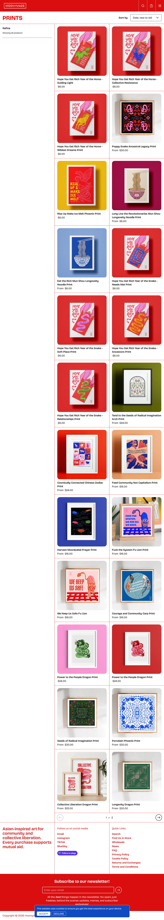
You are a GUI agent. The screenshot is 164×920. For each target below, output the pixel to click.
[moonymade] (15, 6)
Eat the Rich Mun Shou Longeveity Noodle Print (82, 259)
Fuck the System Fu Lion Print (136, 526)
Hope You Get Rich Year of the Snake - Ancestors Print (136, 326)
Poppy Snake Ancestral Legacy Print (136, 124)
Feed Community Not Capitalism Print (136, 460)
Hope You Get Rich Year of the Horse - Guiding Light (82, 57)
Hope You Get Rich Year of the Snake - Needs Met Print (136, 259)
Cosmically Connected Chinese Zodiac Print (82, 460)
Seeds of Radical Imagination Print (82, 717)
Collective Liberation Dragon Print (82, 781)
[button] (143, 6)
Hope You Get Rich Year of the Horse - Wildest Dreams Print (82, 124)
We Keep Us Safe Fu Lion (82, 590)
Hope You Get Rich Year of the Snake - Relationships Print (82, 393)
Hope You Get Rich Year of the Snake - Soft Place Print (82, 326)
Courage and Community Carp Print (136, 590)
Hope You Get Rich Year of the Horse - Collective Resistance (136, 57)
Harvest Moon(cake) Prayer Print (82, 526)
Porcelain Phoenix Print (136, 717)
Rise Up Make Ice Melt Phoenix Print (82, 191)
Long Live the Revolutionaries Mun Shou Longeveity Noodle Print (136, 191)
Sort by (123, 17)
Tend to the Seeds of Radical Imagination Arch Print (136, 393)
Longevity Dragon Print (136, 781)
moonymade (32, 915)
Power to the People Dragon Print (82, 653)
